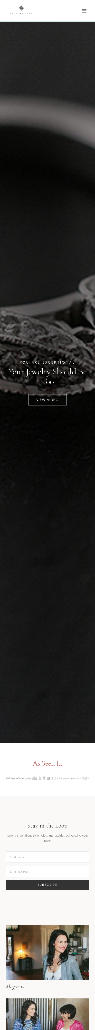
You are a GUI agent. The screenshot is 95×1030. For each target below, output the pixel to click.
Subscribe (48, 885)
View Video (47, 399)
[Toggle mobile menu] (84, 11)
